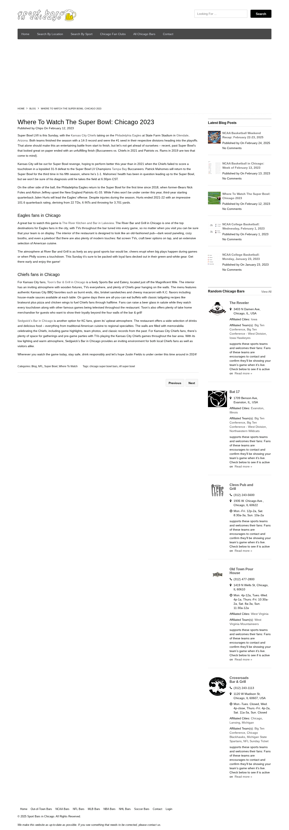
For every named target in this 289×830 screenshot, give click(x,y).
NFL (40, 366)
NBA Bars (109, 809)
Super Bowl (51, 366)
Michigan (248, 722)
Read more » (243, 373)
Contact (168, 34)
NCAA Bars (62, 809)
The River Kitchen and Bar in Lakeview (88, 223)
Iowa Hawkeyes (240, 338)
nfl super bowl (127, 366)
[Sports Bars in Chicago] (58, 15)
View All (266, 291)
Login (169, 809)
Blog (32, 108)
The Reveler (239, 303)
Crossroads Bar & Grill (239, 679)
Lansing (235, 722)
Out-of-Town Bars (41, 809)
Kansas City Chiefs (83, 135)
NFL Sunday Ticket (255, 741)
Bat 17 (235, 392)
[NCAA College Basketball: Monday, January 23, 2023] (214, 264)
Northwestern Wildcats (245, 431)
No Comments (232, 148)
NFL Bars (78, 809)
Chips (39, 128)
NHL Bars (125, 809)
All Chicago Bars (144, 34)
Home (25, 34)
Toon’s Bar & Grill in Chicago (66, 282)
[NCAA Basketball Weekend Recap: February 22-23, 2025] (214, 142)
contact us (153, 824)
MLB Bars (94, 809)
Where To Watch (68, 366)
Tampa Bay (119, 169)
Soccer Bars (141, 809)
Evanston (257, 408)
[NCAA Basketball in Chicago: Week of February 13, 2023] (214, 173)
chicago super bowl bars (103, 366)
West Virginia (259, 613)
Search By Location (50, 34)
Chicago (256, 718)
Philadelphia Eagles (128, 135)
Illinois (234, 412)
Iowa (254, 319)
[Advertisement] (144, 74)
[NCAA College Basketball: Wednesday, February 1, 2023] (214, 233)
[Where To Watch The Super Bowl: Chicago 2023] (214, 203)
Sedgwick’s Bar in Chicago (35, 320)
